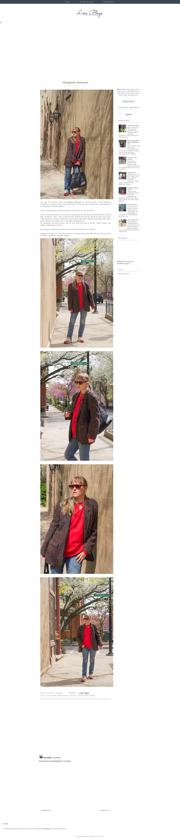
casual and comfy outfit (57, 696)
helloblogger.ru (46, 829)
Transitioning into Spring (132, 188)
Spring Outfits (109, 2)
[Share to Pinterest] (88, 693)
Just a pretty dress (133, 220)
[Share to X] (84, 693)
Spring (92, 696)
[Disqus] (75, 726)
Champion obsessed (73, 202)
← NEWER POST (45, 810)
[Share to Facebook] (86, 693)
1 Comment (71, 693)
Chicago (72, 696)
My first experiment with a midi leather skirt (133, 142)
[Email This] (80, 693)
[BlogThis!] (82, 693)
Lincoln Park (83, 696)
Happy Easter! (131, 173)
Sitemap (5, 824)
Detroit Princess (132, 205)
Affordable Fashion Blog (85, 836)
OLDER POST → (105, 810)
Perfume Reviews (86, 2)
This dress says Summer (132, 158)
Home (68, 2)
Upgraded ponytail (133, 125)
